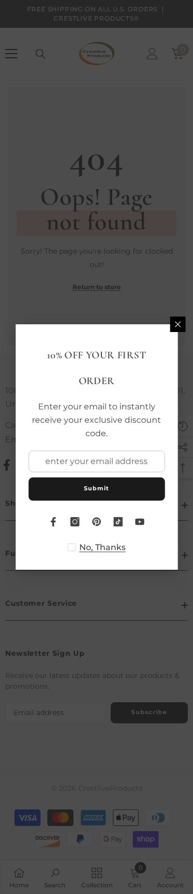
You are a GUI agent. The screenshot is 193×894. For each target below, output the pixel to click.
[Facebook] (53, 522)
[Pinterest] (97, 522)
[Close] (177, 324)
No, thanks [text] (102, 547)
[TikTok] (118, 522)
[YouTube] (140, 522)
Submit (97, 488)
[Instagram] (75, 522)
